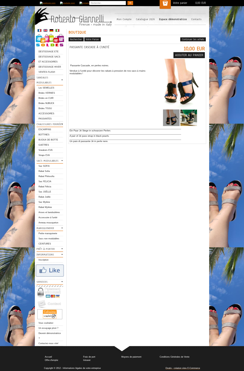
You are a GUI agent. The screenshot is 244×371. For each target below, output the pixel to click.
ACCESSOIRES (46, 113)
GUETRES (44, 145)
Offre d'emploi (51, 360)
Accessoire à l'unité (48, 217)
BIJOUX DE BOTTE (48, 140)
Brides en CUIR (46, 98)
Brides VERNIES (47, 93)
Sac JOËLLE (45, 191)
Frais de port (89, 357)
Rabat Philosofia (46, 176)
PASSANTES (45, 118)
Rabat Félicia (45, 186)
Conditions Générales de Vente (174, 357)
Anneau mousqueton (48, 222)
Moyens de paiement (131, 357)
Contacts (196, 19)
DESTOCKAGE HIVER (50, 67)
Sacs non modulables (49, 238)
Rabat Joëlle (44, 197)
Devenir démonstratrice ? (50, 335)
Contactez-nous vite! (48, 343)
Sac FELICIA (45, 181)
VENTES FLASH (47, 72)
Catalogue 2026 (145, 19)
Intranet (86, 360)
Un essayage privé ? (48, 328)
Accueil (48, 357)
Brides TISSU (45, 108)
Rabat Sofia (44, 171)
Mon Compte (124, 19)
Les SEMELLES (46, 88)
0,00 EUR (200, 3)
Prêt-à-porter (46, 249)
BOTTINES (44, 134)
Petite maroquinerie (48, 233)
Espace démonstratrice (173, 19)
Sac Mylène (44, 202)
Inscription (43, 260)
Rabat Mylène (45, 207)
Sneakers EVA (46, 150)
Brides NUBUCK (46, 103)
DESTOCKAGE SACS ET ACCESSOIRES (49, 59)
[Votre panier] (165, 4)
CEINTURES (45, 243)
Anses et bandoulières (49, 212)
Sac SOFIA (44, 166)
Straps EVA (44, 155)
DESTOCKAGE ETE (49, 51)
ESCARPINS (45, 129)
